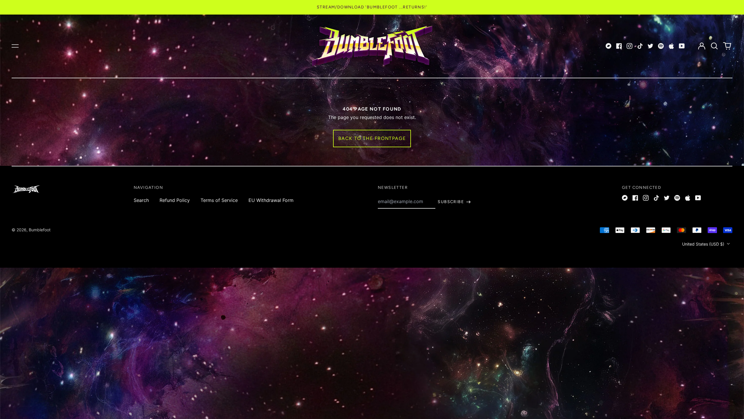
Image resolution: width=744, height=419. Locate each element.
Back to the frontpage (372, 138)
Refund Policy (175, 200)
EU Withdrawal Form (271, 200)
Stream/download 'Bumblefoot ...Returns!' (372, 7)
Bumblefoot (40, 229)
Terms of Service (219, 200)
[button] (714, 46)
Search (141, 200)
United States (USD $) (703, 244)
